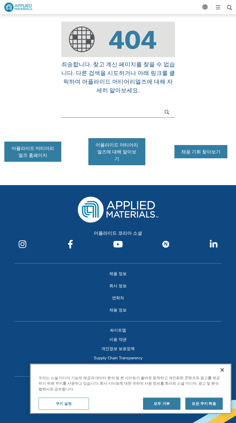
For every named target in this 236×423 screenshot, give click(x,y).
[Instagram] (22, 244)
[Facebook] (70, 244)
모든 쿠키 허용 (204, 403)
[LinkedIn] (214, 244)
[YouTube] (118, 244)
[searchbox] (229, 7)
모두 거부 (162, 403)
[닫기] (222, 370)
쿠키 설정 (64, 403)
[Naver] (166, 244)
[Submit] (168, 111)
